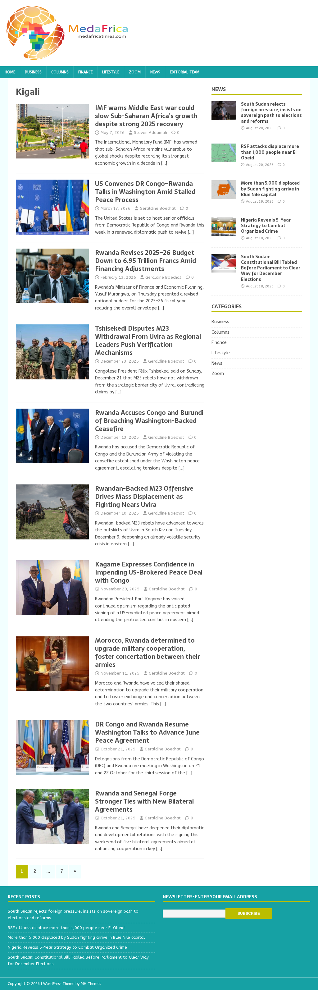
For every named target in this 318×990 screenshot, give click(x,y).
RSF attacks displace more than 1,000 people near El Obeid (270, 152)
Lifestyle (110, 72)
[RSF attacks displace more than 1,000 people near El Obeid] (223, 158)
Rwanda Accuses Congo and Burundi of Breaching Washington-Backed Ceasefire (149, 421)
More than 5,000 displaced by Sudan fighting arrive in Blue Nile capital (270, 189)
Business (33, 72)
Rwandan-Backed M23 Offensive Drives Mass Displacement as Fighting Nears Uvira (144, 497)
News (155, 72)
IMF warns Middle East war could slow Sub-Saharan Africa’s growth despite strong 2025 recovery (146, 116)
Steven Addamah (150, 132)
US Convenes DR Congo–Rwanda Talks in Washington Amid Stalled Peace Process (145, 192)
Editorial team (184, 72)
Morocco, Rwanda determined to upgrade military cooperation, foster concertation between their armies (147, 652)
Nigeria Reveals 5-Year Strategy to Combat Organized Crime (266, 226)
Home (10, 72)
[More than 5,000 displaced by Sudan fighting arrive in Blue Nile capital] (223, 195)
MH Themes (91, 984)
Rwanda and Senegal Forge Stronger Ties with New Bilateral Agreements (144, 801)
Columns (60, 72)
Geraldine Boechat (158, 208)
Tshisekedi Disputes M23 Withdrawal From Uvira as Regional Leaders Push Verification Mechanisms (148, 340)
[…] (164, 163)
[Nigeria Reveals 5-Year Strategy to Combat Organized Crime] (223, 232)
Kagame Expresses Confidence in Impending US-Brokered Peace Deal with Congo (148, 572)
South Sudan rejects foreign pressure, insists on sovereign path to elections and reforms (271, 113)
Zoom (135, 72)
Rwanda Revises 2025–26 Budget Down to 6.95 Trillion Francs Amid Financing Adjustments (145, 261)
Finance (85, 72)
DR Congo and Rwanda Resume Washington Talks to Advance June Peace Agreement (147, 732)
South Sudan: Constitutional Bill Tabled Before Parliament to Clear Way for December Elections (270, 268)
